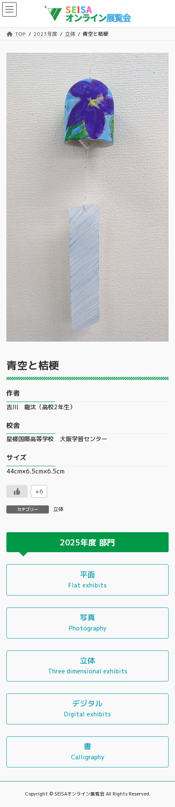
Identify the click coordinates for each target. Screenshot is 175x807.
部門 (107, 542)
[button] (87, 579)
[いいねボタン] (17, 491)
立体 (58, 509)
